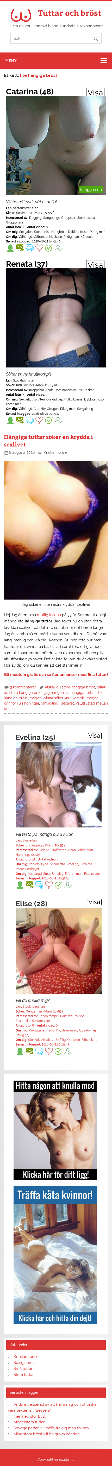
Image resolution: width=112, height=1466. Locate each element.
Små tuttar (23, 1368)
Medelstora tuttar (29, 1422)
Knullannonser (56, 452)
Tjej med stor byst (30, 1416)
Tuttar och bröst (69, 12)
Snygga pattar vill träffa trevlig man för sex (51, 1428)
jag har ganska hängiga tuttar (70, 693)
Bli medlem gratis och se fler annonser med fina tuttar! (56, 674)
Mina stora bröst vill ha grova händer (46, 1434)
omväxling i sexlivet (57, 703)
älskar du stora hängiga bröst (70, 687)
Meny (11, 60)
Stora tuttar (24, 1374)
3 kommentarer (23, 687)
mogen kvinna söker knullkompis (57, 698)
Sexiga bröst (25, 1362)
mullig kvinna (49, 615)
